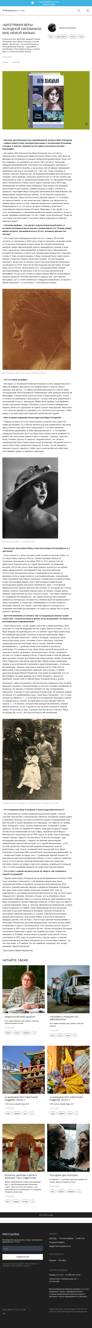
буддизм (17, 1113)
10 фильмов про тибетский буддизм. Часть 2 (21, 1098)
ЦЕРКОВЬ (53, 1238)
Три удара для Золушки (64, 1175)
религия (25, 1201)
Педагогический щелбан (20, 1017)
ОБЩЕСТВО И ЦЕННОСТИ (60, 1246)
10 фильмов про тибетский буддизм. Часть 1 (66, 1098)
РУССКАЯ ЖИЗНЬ (66, 1238)
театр (60, 1035)
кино (50, 37)
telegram (52, 1260)
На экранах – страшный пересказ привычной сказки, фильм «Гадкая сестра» (68, 1180)
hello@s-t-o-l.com (56, 1275)
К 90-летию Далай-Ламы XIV (17, 1104)
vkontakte (62, 1260)
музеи (8, 1033)
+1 (31, 1113)
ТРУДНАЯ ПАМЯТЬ (57, 1242)
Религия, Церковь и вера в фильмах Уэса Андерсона (21, 1176)
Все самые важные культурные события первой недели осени (22, 1022)
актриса (72, 37)
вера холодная (61, 37)
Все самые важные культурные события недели (66, 1024)
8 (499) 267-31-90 (73, 1275)
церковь (16, 1201)
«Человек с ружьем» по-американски (64, 1018)
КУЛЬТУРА (16, 62)
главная (5, 62)
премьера (26, 1033)
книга (81, 37)
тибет (8, 1113)
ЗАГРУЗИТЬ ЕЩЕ (46, 1215)
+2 (34, 1033)
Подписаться (22, 1257)
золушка (61, 1191)
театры (16, 1033)
